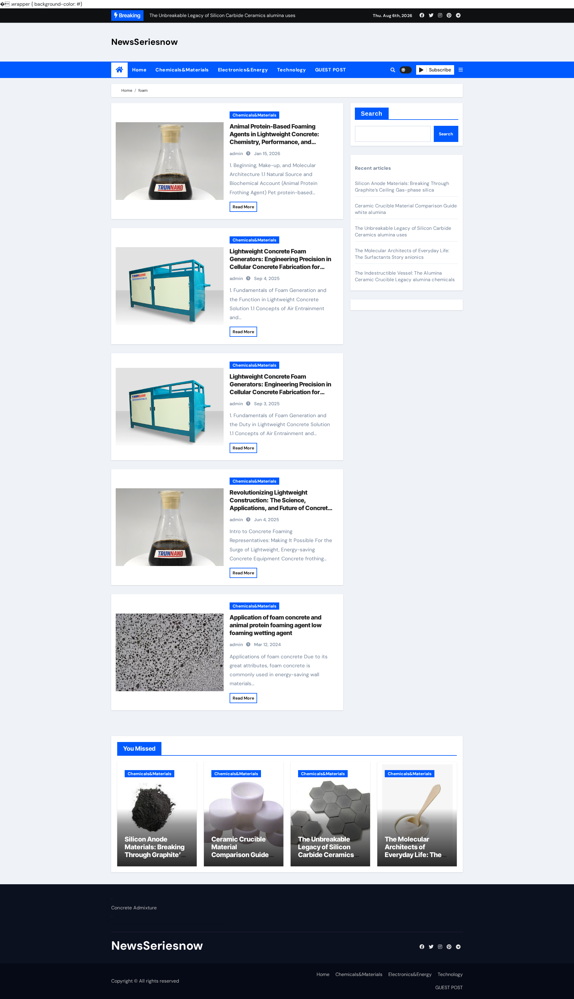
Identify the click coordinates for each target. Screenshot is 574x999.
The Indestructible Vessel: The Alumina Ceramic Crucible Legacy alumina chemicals (405, 276)
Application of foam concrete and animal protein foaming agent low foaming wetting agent (276, 625)
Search (372, 113)
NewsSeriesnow (144, 42)
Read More (243, 206)
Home (139, 70)
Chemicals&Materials (182, 70)
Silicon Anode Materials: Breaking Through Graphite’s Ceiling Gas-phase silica (402, 186)
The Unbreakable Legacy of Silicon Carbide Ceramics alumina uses (403, 231)
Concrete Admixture (134, 908)
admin (236, 154)
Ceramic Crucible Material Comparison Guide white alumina (240, 851)
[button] (461, 70)
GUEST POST (330, 70)
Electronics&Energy (243, 70)
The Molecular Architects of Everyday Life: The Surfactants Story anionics (402, 253)
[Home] (119, 69)
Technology (291, 70)
